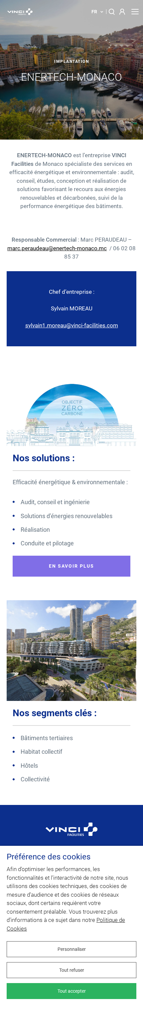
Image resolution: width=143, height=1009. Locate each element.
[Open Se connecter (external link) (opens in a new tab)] (122, 11)
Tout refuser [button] (71, 970)
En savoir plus (71, 566)
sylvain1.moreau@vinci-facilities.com (71, 325)
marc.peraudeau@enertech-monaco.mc (57, 248)
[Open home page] (20, 12)
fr (94, 11)
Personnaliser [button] (72, 949)
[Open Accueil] (71, 834)
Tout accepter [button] (72, 991)
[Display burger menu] (134, 12)
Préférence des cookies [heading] (48, 856)
